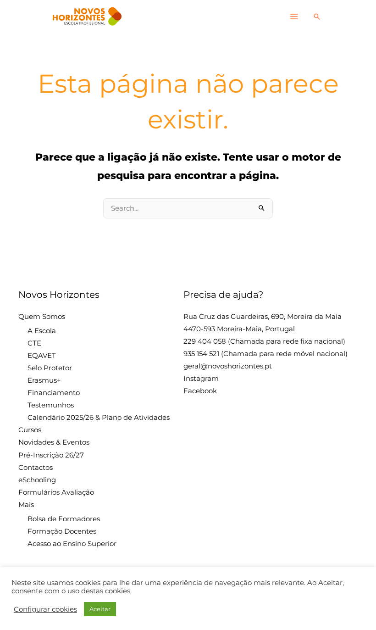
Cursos (29, 430)
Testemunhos (51, 405)
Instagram (201, 378)
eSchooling (37, 480)
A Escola (42, 331)
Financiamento (54, 393)
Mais (26, 505)
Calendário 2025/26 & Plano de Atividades (99, 417)
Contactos (35, 467)
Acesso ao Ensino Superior (72, 544)
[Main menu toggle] (294, 16)
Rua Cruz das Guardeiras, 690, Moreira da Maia (262, 316)
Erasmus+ (44, 380)
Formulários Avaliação (56, 492)
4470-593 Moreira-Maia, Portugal (239, 329)
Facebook (200, 391)
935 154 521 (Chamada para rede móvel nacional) (265, 354)
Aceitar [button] (100, 609)
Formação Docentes (62, 531)
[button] (317, 16)
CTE (34, 343)
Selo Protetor (50, 368)
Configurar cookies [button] (45, 609)
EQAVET (42, 355)
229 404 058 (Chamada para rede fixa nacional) (264, 341)
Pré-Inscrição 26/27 (51, 455)
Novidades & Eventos (53, 442)
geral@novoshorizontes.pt (227, 366)
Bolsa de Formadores (64, 519)
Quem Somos (41, 316)
